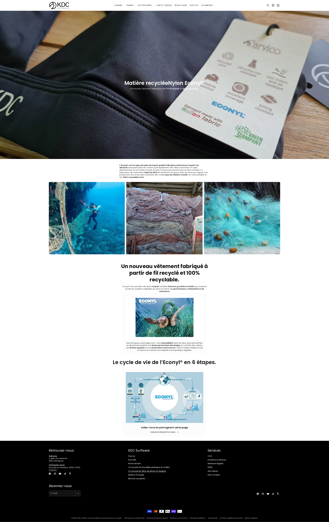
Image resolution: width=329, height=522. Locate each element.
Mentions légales (215, 463)
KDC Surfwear (82, 518)
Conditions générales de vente (231, 518)
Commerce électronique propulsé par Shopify (105, 518)
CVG (210, 456)
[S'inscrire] (77, 493)
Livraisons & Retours (217, 460)
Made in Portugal (136, 475)
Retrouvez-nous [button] (61, 450)
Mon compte (214, 475)
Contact (53, 470)
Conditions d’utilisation (179, 518)
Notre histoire (134, 463)
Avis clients (213, 471)
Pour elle (132, 460)
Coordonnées (213, 518)
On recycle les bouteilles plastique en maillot (149, 467)
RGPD (210, 467)
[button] (119, 5)
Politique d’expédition (198, 518)
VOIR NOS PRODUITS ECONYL (163, 432)
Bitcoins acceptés (136, 478)
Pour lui (131, 456)
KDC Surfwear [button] (139, 450)
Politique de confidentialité (134, 518)
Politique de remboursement (157, 518)
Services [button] (214, 450)
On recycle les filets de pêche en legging (147, 471)
